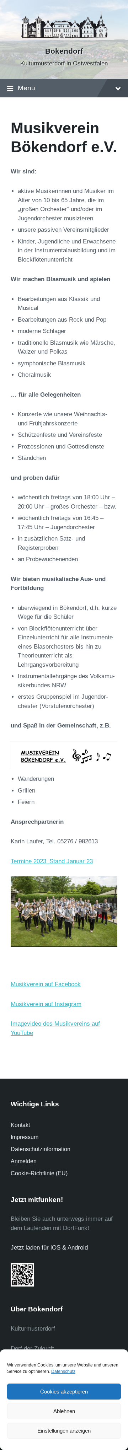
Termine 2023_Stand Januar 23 (52, 861)
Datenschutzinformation (40, 1149)
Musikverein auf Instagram (46, 1004)
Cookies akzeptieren (64, 1392)
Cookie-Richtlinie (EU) (39, 1173)
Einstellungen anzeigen (64, 1431)
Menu (26, 88)
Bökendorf (64, 51)
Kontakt (20, 1125)
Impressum (24, 1137)
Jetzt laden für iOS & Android (49, 1247)
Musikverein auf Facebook (46, 984)
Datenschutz (63, 1371)
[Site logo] (64, 39)
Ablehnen (64, 1411)
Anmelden (24, 1161)
